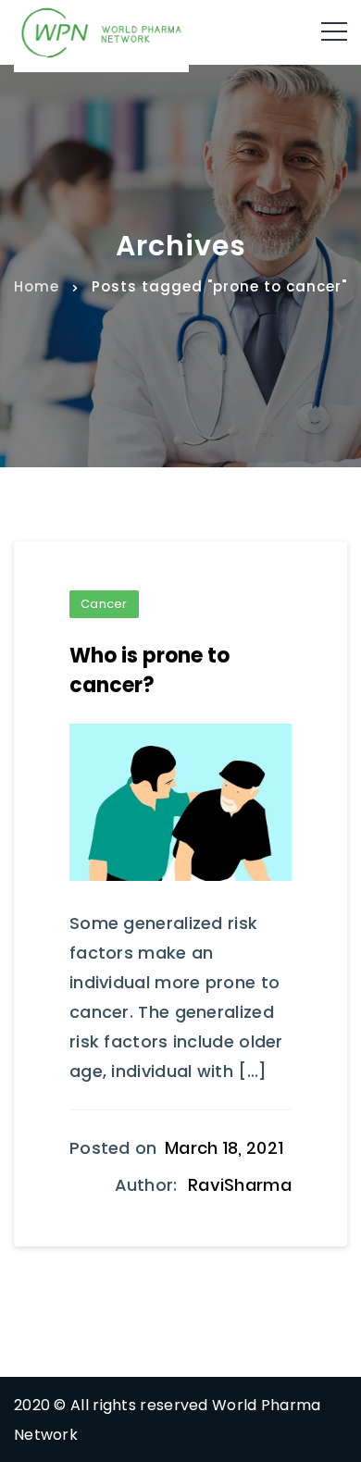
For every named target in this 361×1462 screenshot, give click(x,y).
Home (36, 285)
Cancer (104, 604)
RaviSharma (240, 1184)
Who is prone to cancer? (149, 670)
